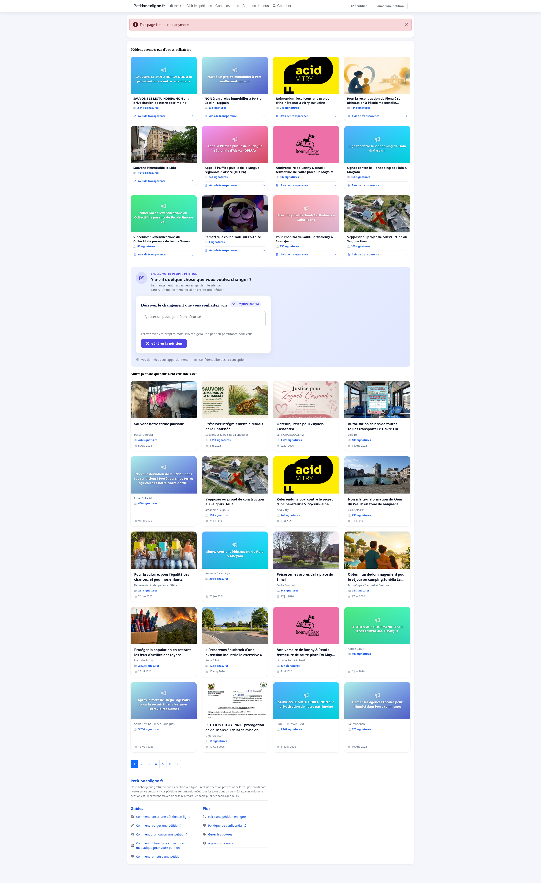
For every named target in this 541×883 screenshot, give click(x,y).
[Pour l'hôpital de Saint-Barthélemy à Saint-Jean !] (306, 227)
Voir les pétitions (199, 6)
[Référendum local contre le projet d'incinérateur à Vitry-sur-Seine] (306, 89)
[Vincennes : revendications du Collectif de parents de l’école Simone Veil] (164, 227)
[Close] (406, 25)
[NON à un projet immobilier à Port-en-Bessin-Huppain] (235, 89)
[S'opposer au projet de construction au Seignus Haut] (377, 227)
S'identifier (359, 6)
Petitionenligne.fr (149, 6)
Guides (137, 808)
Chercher (284, 6)
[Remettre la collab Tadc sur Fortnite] (235, 225)
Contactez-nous (227, 6)
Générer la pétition (166, 343)
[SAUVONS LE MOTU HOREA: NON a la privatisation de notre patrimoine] (164, 89)
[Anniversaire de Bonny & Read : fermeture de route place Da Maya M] (306, 158)
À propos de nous (255, 6)
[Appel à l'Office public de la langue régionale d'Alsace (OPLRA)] (235, 158)
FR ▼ (178, 5)
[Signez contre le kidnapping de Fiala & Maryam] (377, 158)
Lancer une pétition (390, 6)
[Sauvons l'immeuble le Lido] (164, 156)
